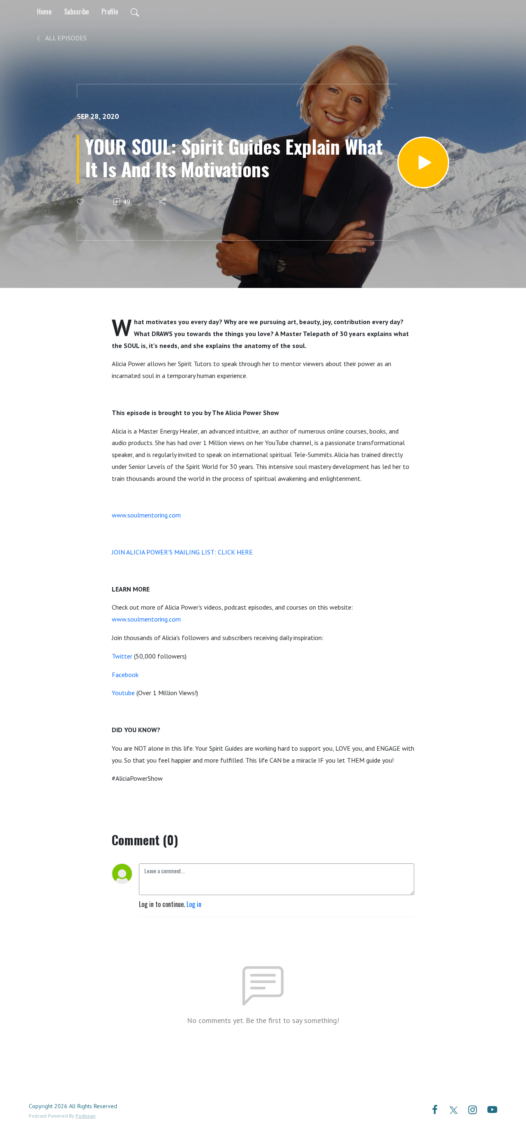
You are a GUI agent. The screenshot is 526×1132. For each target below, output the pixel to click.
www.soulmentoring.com (146, 515)
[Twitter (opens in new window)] (454, 1109)
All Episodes (65, 38)
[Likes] (80, 201)
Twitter (122, 656)
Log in (194, 904)
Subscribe (76, 11)
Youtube (123, 693)
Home (44, 11)
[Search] (134, 11)
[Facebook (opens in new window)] (435, 1109)
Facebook (125, 674)
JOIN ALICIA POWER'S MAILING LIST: (164, 552)
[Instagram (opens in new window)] (473, 1109)
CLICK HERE (235, 552)
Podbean (86, 1116)
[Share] (163, 201)
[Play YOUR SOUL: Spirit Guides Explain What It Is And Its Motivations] (423, 162)
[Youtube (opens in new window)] (492, 1109)
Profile (110, 11)
